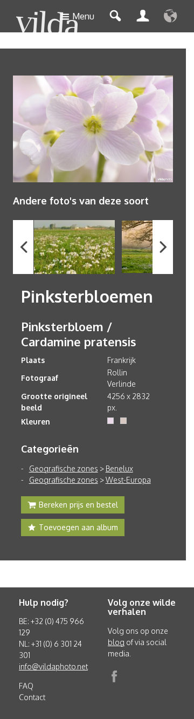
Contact (32, 697)
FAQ (26, 685)
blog (116, 642)
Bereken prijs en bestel (78, 504)
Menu (83, 16)
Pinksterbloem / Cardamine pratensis (78, 334)
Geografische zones (63, 468)
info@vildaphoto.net (53, 666)
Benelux (119, 468)
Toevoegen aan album (78, 527)
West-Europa (128, 479)
